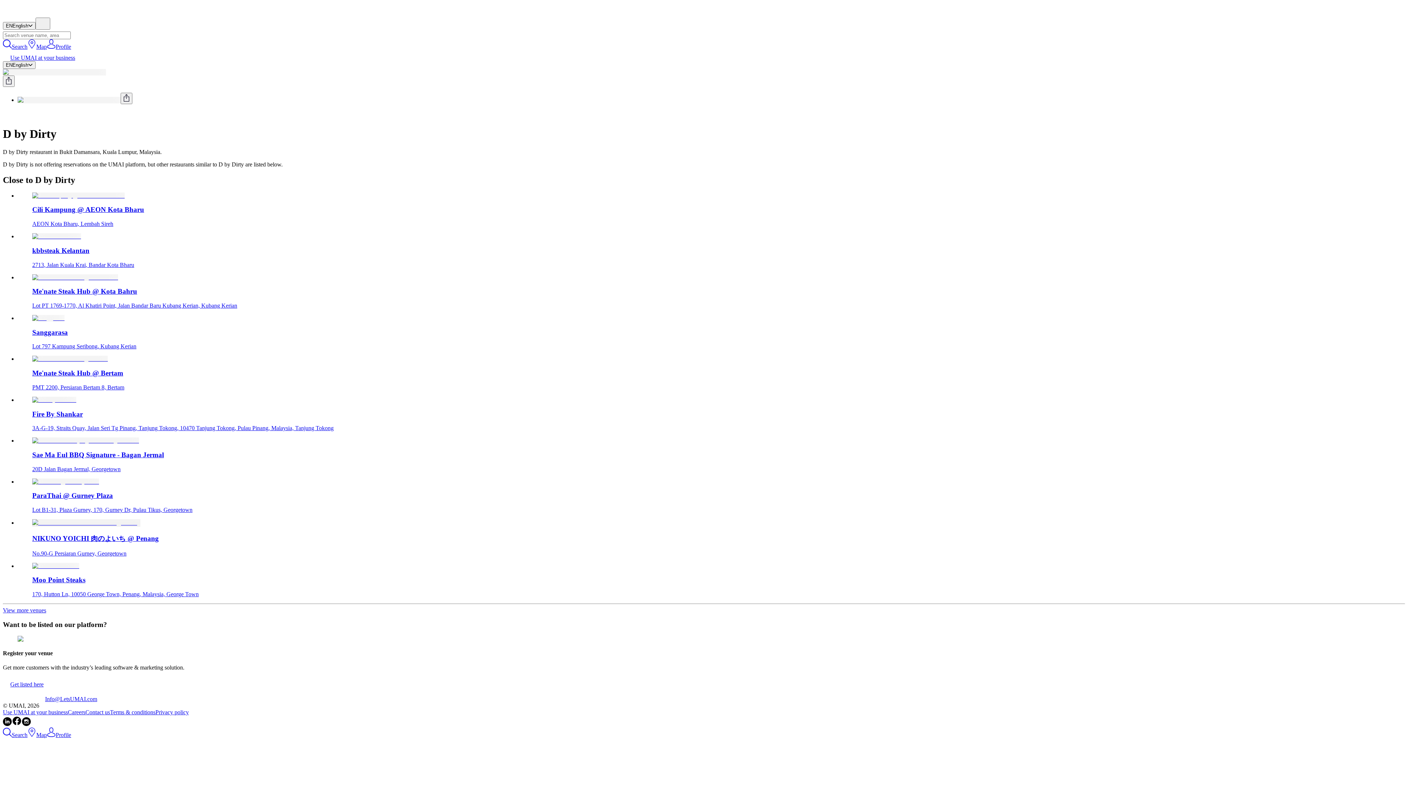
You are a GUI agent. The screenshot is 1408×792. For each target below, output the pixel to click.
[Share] (9, 81)
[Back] (6, 116)
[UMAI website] (24, 699)
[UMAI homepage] (24, 14)
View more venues (24, 610)
